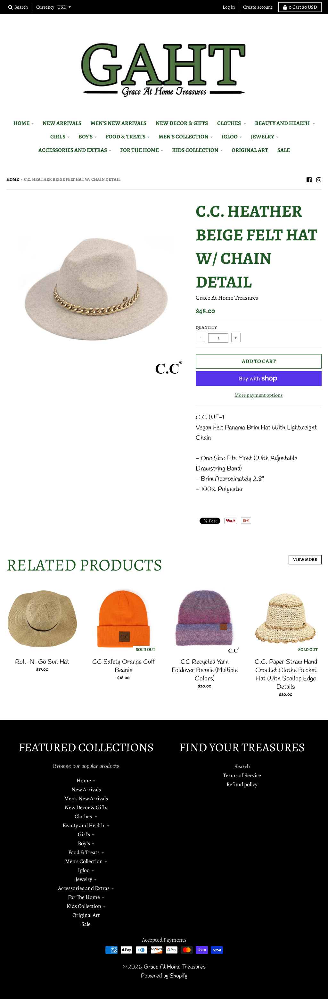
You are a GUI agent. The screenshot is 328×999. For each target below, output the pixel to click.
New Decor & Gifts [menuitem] (182, 123)
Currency (45, 7)
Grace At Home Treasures (227, 298)
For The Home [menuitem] (139, 150)
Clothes (84, 816)
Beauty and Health (83, 825)
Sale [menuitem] (283, 150)
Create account (257, 7)
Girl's (84, 834)
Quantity (206, 327)
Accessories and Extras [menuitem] (72, 150)
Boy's (84, 843)
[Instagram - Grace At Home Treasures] (319, 179)
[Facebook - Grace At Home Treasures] (309, 179)
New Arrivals (86, 789)
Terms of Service (242, 775)
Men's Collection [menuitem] (184, 136)
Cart (303, 7)
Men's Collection (84, 861)
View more (305, 559)
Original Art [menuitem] (250, 150)
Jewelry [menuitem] (262, 136)
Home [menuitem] (21, 123)
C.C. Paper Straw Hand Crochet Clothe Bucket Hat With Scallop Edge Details (286, 674)
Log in (229, 7)
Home (12, 179)
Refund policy (242, 784)
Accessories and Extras (84, 888)
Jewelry (84, 879)
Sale (86, 924)
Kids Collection (84, 906)
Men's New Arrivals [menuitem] (118, 123)
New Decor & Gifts (86, 807)
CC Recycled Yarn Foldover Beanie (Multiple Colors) (205, 670)
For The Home (84, 897)
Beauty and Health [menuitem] (283, 123)
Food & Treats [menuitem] (125, 136)
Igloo (84, 870)
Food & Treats (84, 852)
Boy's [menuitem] (85, 136)
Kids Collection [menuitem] (195, 150)
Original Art (86, 915)
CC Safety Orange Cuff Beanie (123, 666)
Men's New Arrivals (86, 798)
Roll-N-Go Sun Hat (42, 662)
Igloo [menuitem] (230, 136)
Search (242, 766)
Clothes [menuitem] (229, 123)
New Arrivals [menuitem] (62, 123)
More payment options (258, 395)
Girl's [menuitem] (57, 136)
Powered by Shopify (164, 976)
